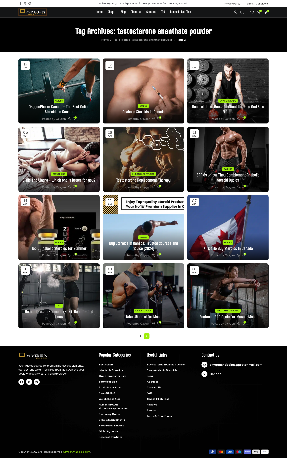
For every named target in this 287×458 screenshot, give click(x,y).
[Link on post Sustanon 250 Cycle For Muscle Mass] (228, 295)
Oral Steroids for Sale (112, 375)
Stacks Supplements (112, 419)
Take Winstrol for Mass (143, 317)
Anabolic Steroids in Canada (143, 112)
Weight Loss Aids (109, 398)
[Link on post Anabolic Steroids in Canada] (143, 90)
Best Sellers (106, 364)
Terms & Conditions (159, 415)
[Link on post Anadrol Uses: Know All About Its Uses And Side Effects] (228, 90)
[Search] (242, 12)
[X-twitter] (29, 382)
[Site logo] (32, 11)
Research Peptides (110, 436)
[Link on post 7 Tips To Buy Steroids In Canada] (228, 227)
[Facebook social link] (20, 3)
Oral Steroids (228, 101)
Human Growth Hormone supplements (113, 406)
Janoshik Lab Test (158, 398)
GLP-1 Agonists (108, 431)
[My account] (235, 12)
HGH (59, 305)
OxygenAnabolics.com (76, 451)
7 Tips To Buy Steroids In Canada (228, 249)
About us (152, 381)
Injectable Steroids (143, 174)
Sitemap (152, 410)
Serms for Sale (108, 381)
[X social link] (24, 3)
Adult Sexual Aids (110, 387)
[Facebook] (21, 382)
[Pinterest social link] (29, 3)
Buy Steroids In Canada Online (166, 364)
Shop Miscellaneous (111, 425)
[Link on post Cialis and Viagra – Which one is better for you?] (59, 159)
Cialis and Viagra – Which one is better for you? (59, 180)
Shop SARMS (107, 393)
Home (105, 39)
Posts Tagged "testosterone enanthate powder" (143, 39)
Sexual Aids (59, 174)
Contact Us (154, 387)
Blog (150, 375)
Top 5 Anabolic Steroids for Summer (59, 249)
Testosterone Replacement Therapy (143, 180)
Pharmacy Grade (109, 413)
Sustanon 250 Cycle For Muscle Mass (227, 317)
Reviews (152, 404)
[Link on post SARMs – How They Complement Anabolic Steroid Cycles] (228, 159)
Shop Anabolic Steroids (162, 370)
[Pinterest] (37, 382)
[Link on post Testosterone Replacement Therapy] (143, 159)
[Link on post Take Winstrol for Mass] (143, 295)
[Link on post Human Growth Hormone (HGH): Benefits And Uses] (59, 295)
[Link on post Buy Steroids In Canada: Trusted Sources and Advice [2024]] (143, 227)
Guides (59, 101)
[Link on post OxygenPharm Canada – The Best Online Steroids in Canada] (59, 90)
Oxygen (61, 118)
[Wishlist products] (252, 12)
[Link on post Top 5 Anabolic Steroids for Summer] (59, 227)
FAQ (149, 393)
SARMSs (228, 169)
